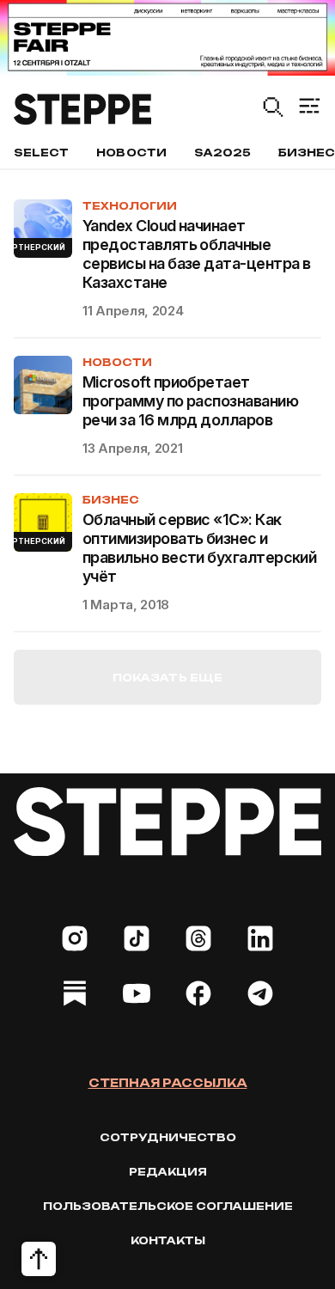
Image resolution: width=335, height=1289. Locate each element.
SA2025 (222, 152)
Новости (131, 152)
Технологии (129, 205)
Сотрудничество (168, 1137)
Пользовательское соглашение (168, 1206)
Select (41, 152)
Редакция (168, 1171)
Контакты (168, 1240)
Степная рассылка (167, 1083)
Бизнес (110, 499)
